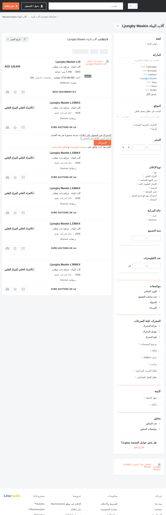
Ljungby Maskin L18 (68, 61)
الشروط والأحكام (109, 504)
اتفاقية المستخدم (60, 147)
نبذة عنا (158, 504)
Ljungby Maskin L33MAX (65, 188)
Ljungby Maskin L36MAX (65, 264)
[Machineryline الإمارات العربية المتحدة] (152, 6)
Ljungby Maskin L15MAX (65, 102)
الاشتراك (102, 142)
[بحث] (120, 6)
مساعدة (158, 509)
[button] (15, 92)
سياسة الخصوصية (78, 147)
